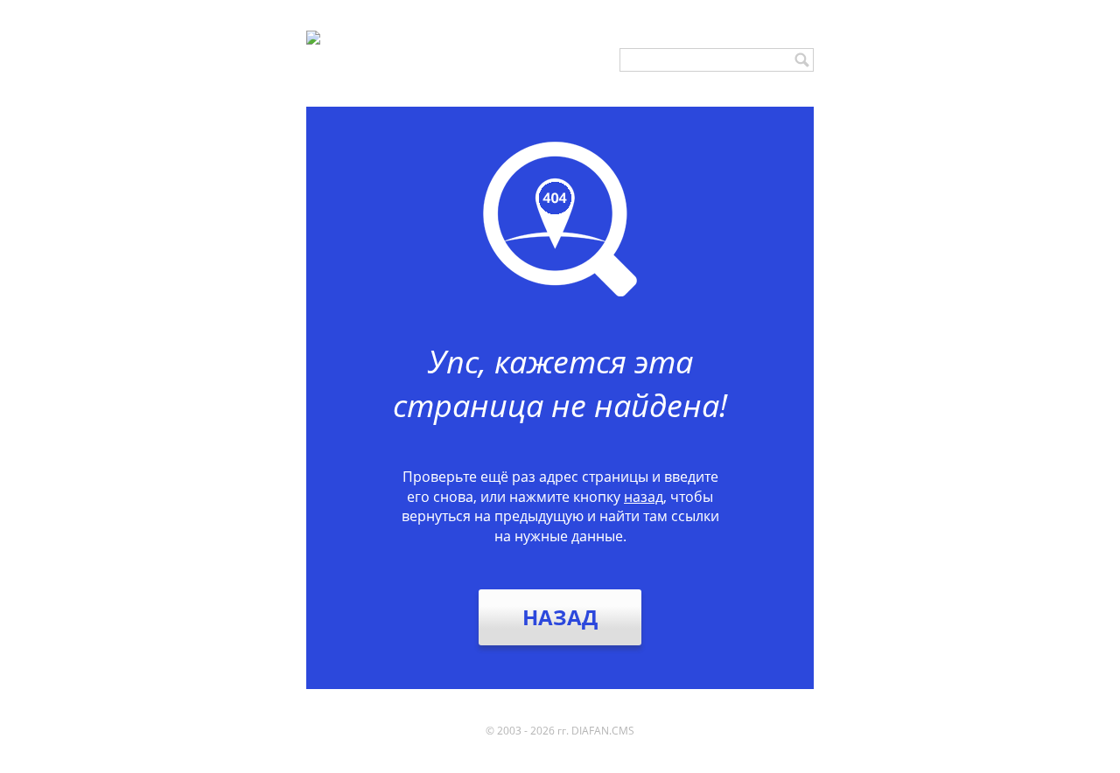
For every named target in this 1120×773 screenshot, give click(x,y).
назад (643, 496)
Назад (560, 616)
